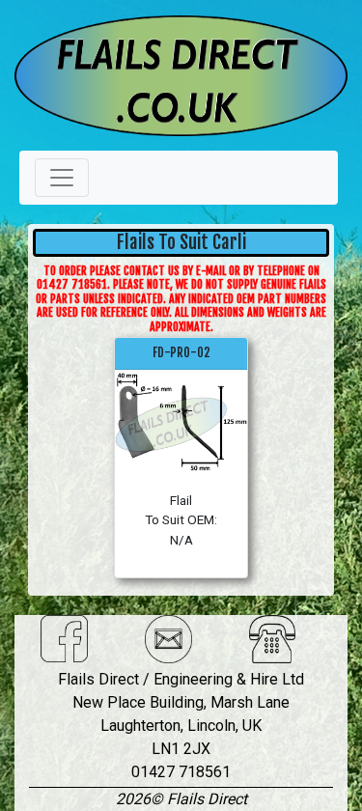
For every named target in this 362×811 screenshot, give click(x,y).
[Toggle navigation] (62, 177)
